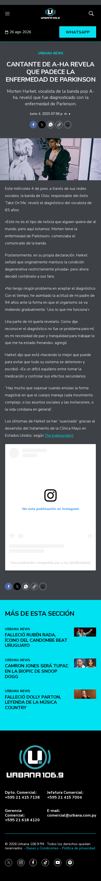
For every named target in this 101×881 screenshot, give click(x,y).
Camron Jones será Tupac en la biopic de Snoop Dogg (36, 671)
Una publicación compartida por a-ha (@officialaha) (50, 563)
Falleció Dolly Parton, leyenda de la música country (33, 702)
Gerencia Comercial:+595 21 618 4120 (22, 815)
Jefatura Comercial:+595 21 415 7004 (65, 795)
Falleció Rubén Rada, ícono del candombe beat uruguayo (36, 640)
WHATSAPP (78, 32)
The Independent (59, 435)
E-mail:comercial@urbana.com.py (71, 813)
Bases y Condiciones (42, 848)
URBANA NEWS (50, 53)
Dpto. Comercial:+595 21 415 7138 (22, 795)
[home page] (50, 13)
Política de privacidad (78, 848)
